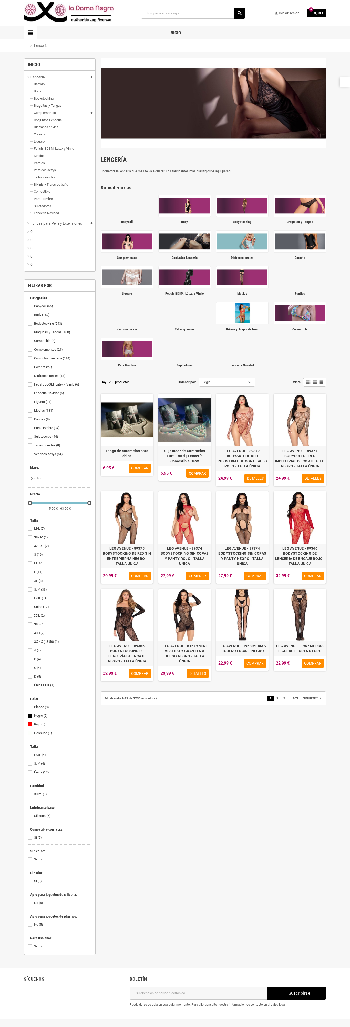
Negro (41, 716)
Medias (43, 410)
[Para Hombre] (127, 349)
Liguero (43, 402)
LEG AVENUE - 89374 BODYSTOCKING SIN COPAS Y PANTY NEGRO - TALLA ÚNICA (242, 556)
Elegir (206, 382)
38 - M (41, 537)
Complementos (48, 349)
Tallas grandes (47, 445)
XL (38, 581)
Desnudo (43, 733)
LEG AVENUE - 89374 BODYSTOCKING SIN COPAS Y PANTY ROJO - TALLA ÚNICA (185, 556)
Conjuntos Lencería (52, 358)
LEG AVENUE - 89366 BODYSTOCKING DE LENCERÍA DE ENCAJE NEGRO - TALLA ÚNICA (127, 653)
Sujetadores (46, 436)
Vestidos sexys (48, 454)
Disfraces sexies (49, 376)
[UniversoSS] (69, 13)
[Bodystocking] (242, 205)
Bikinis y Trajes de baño (242, 329)
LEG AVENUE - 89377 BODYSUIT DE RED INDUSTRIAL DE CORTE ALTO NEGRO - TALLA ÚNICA (300, 458)
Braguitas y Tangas (52, 332)
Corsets (43, 367)
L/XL (41, 598)
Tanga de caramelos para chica (127, 453)
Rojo (39, 724)
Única (41, 607)
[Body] (184, 205)
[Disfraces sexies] (242, 241)
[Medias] (242, 277)
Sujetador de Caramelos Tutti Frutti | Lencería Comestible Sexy (184, 456)
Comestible (44, 341)
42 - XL (41, 546)
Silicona (42, 816)
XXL (39, 615)
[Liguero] (127, 277)
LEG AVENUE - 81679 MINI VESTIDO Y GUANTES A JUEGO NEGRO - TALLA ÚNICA (185, 653)
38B (39, 624)
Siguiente (312, 698)
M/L (39, 528)
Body (42, 315)
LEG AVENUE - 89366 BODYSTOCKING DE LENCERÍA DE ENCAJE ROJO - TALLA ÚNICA (300, 556)
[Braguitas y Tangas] (300, 205)
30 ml (40, 794)
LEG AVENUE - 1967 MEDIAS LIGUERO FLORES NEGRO (300, 648)
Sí (38, 837)
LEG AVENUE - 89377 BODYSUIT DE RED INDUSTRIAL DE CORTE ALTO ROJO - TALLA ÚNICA (242, 458)
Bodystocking (48, 323)
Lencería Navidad (49, 393)
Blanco (41, 707)
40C (39, 633)
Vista (297, 382)
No (38, 903)
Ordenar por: (187, 382)
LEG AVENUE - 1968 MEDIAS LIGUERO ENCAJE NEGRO (242, 648)
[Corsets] (300, 241)
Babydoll (43, 306)
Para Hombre (47, 428)
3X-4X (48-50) (46, 642)
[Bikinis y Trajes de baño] (242, 313)
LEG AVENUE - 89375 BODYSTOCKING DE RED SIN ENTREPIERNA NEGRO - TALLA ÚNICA (127, 556)
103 (295, 698)
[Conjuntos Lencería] (184, 241)
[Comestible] (300, 313)
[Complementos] (127, 241)
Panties (42, 419)
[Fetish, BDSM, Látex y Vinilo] (184, 277)
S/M (40, 589)
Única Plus (44, 685)
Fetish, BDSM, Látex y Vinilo (56, 384)
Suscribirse (298, 993)
